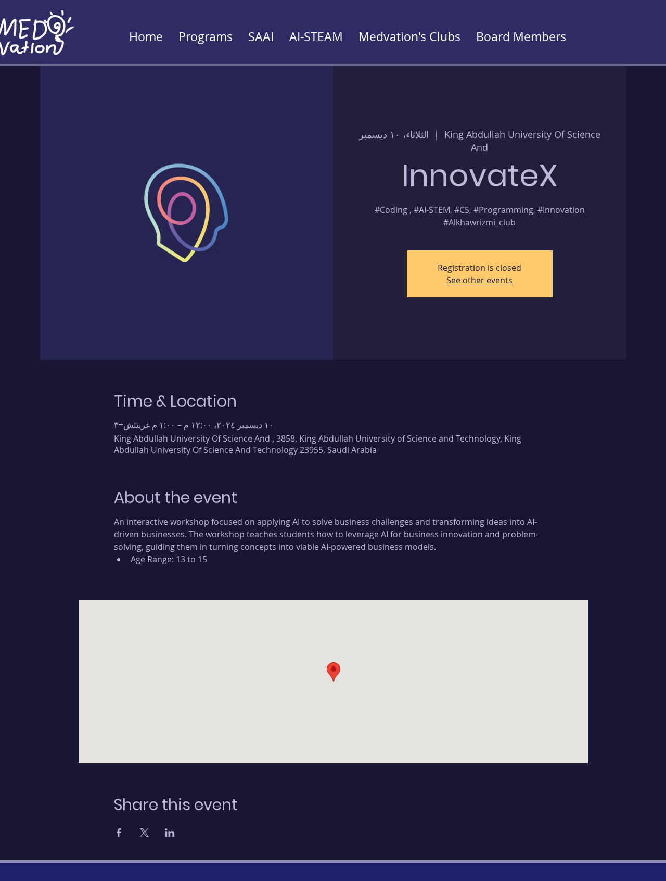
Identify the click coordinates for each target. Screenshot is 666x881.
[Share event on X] (144, 832)
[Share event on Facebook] (119, 832)
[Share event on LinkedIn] (170, 832)
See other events (479, 280)
